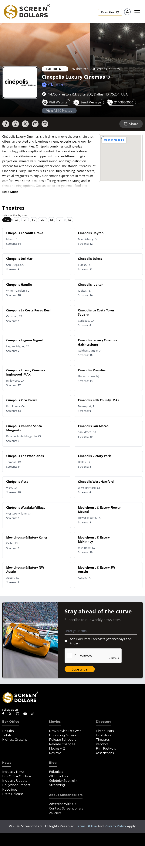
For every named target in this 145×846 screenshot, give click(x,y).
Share (133, 124)
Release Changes (62, 744)
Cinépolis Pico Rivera (21, 400)
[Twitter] (25, 123)
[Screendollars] (26, 11)
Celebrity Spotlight (63, 780)
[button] (108, 77)
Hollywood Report (16, 785)
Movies (55, 721)
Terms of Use (86, 826)
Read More (10, 192)
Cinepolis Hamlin (19, 285)
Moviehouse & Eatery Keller (26, 537)
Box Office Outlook (17, 776)
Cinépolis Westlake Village (25, 507)
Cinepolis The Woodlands (25, 456)
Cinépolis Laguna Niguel (24, 340)
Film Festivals (106, 748)
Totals (6, 735)
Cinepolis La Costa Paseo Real (28, 310)
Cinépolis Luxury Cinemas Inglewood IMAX (25, 372)
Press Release (12, 794)
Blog (53, 763)
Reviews (55, 753)
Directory (103, 721)
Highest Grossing (15, 739)
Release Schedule (62, 739)
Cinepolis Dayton (91, 233)
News (6, 763)
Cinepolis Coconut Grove (24, 233)
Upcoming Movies (62, 735)
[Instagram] (15, 123)
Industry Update (15, 780)
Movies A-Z (57, 748)
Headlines (9, 789)
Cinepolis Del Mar (19, 259)
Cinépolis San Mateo (93, 426)
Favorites (108, 12)
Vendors (102, 744)
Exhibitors (103, 735)
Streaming (57, 785)
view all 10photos (59, 111)
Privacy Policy (115, 826)
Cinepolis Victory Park (94, 456)
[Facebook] (5, 123)
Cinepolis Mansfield (92, 370)
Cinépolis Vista (17, 482)
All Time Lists (58, 776)
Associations (105, 753)
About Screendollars (66, 795)
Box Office (10, 721)
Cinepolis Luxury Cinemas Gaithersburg (97, 342)
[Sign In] (127, 12)
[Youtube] (35, 123)
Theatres (103, 739)
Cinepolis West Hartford (96, 482)
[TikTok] (32, 714)
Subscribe (79, 669)
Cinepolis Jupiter (90, 285)
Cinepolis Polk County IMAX (99, 400)
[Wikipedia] (45, 123)
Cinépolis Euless (90, 259)
